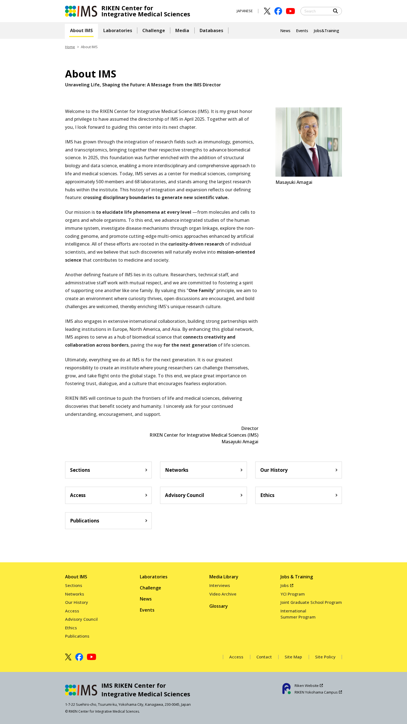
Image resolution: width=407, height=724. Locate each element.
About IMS (76, 577)
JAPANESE (245, 10)
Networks (176, 470)
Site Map (293, 657)
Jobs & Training (296, 577)
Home (70, 46)
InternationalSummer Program (298, 614)
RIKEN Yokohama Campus (316, 692)
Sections (80, 470)
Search (335, 11)
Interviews (219, 585)
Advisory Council (184, 495)
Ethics (267, 495)
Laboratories (154, 577)
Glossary (218, 606)
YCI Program (292, 594)
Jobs (284, 585)
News (146, 599)
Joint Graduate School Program (311, 602)
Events (147, 610)
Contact (264, 657)
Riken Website (307, 685)
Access (78, 495)
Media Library (223, 577)
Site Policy (325, 657)
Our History (274, 470)
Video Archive (222, 594)
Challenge (150, 588)
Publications (84, 520)
